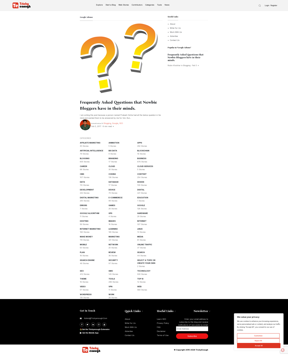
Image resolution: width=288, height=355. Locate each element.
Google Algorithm (89, 213)
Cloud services (145, 166)
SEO (121, 123)
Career (83, 166)
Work (111, 294)
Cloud (112, 166)
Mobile (83, 244)
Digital (140, 190)
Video (83, 286)
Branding (113, 158)
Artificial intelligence (91, 151)
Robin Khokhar (174, 65)
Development (87, 190)
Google (115, 123)
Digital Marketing (89, 197)
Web (139, 286)
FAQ (158, 327)
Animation (114, 143)
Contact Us (174, 40)
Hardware (142, 213)
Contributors (137, 5)
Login (267, 5)
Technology (143, 271)
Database (114, 182)
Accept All (259, 346)
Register (273, 5)
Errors (83, 205)
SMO (111, 271)
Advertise (174, 36)
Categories (149, 5)
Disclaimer (161, 331)
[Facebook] (82, 325)
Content (142, 174)
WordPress (86, 294)
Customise (258, 336)
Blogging (107, 123)
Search (141, 252)
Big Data (113, 151)
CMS (82, 174)
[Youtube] (104, 325)
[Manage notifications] (283, 350)
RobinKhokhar (96, 123)
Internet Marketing (90, 229)
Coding (112, 174)
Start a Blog (111, 5)
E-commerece (116, 197)
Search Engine (87, 260)
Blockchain (143, 151)
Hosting (84, 221)
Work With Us (176, 32)
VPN (110, 286)
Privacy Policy (163, 323)
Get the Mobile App (90, 332)
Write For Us (175, 28)
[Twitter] (87, 325)
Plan (82, 252)
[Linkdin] (93, 325)
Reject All (258, 341)
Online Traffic (144, 244)
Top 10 (140, 279)
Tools (159, 5)
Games (112, 205)
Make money (86, 237)
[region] (259, 331)
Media (140, 237)
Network (113, 244)
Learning (113, 229)
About (172, 24)
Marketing (114, 237)
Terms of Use (163, 335)
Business (141, 158)
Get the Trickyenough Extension (96, 329)
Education (142, 197)
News (167, 5)
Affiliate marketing (90, 143)
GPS (110, 213)
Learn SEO (161, 319)
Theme (83, 279)
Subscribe (192, 336)
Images (112, 221)
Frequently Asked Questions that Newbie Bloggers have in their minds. (186, 57)
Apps (139, 143)
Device (112, 190)
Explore (99, 5)
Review (112, 252)
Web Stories (123, 5)
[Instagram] (99, 325)
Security (113, 260)
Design (140, 182)
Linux (140, 229)
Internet (141, 221)
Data (82, 182)
